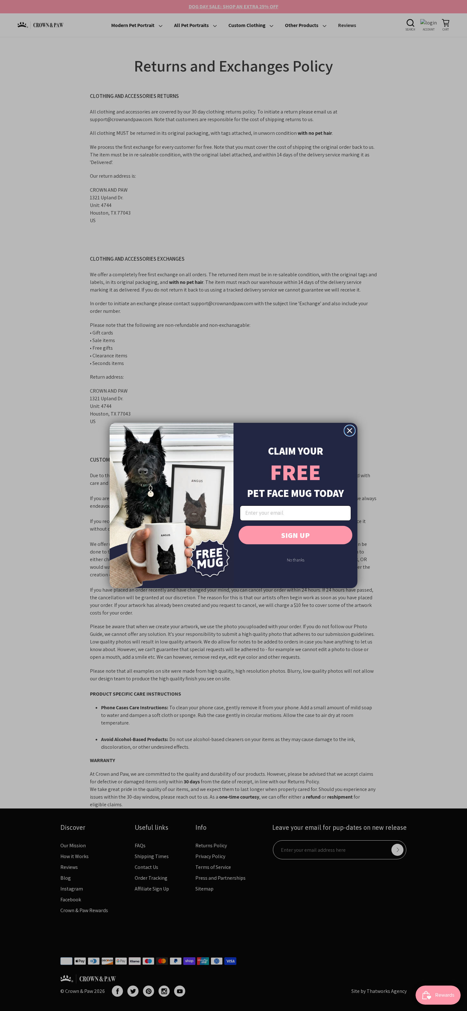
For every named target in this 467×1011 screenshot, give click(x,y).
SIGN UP (295, 535)
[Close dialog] (349, 430)
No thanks (295, 560)
